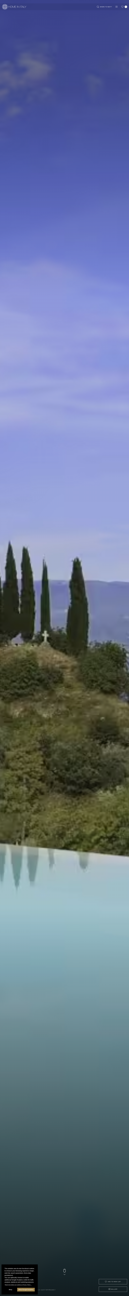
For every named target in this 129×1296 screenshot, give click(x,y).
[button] (18, 1284)
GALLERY (114, 1289)
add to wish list (114, 1281)
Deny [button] (10, 1289)
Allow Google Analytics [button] (25, 1289)
